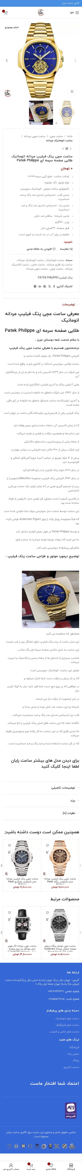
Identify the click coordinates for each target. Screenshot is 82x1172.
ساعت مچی (56, 136)
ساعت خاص (38, 265)
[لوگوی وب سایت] (41, 12)
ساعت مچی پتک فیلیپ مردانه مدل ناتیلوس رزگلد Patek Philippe (60, 881)
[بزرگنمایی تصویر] (72, 91)
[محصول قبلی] (70, 149)
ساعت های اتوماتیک (67, 1018)
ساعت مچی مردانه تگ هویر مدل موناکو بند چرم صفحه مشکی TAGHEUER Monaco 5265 (22, 950)
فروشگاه (74, 1047)
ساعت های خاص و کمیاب (64, 1032)
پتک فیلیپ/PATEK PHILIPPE (55, 278)
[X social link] (49, 286)
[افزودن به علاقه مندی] (47, 845)
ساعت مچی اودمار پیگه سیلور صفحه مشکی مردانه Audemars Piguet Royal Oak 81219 (60, 949)
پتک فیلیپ (17, 348)
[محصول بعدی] (63, 149)
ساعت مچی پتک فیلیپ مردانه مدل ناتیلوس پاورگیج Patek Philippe (22, 881)
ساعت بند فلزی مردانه (59, 265)
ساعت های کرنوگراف (67, 1025)
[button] (47, 852)
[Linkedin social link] (40, 286)
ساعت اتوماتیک (55, 260)
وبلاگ (76, 1060)
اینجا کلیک (60, 766)
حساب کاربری (71, 1067)
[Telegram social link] (35, 286)
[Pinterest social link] (44, 286)
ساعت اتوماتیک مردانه (59, 140)
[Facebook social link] (54, 286)
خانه (69, 136)
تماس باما (73, 1054)
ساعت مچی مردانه (34, 136)
